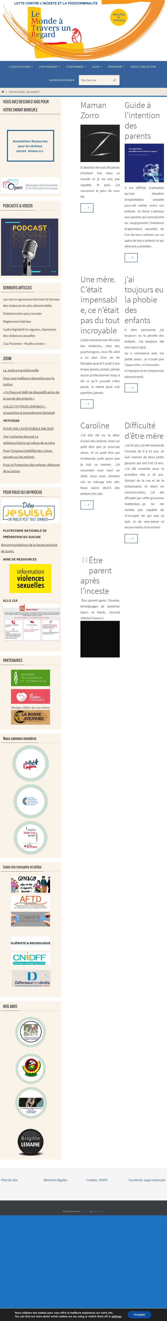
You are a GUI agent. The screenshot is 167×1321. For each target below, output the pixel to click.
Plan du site (9, 1180)
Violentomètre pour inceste (22, 313)
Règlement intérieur (17, 321)
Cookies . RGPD (97, 1180)
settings (116, 1316)
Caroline (94, 425)
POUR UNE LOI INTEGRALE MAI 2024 (28, 428)
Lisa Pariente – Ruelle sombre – (25, 343)
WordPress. (98, 1211)
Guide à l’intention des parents (142, 120)
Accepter (139, 1315)
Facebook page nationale (147, 1180)
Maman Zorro (93, 110)
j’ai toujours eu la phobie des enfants (144, 299)
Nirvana (85, 1211)
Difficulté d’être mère (144, 430)
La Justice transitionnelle (21, 370)
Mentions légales (56, 1180)
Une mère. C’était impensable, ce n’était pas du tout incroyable (100, 305)
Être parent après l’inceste (96, 575)
